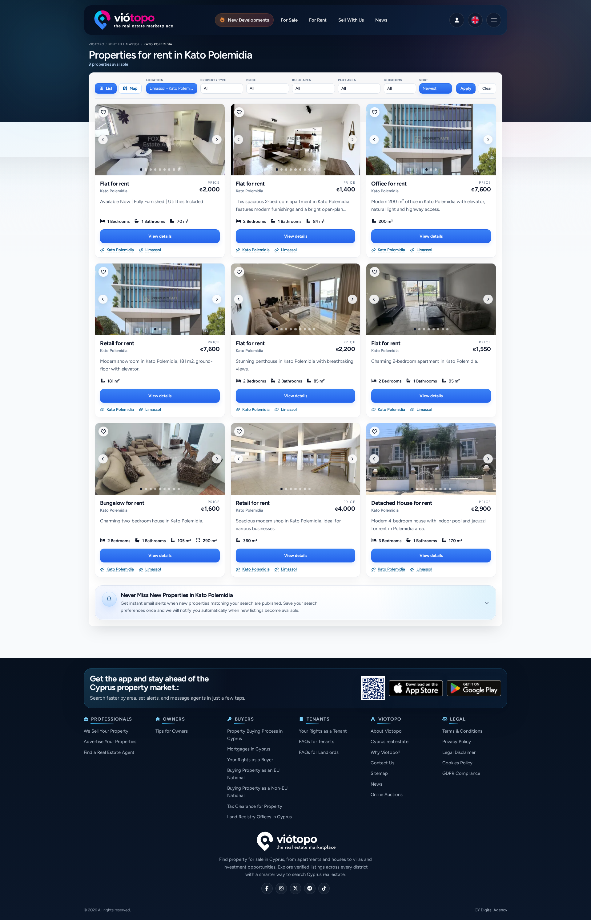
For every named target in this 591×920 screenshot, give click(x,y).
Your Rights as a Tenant (323, 731)
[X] (295, 888)
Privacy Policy (456, 741)
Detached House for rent (401, 503)
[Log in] (456, 20)
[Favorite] (103, 112)
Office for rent (388, 183)
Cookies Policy (457, 763)
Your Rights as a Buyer (250, 760)
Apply (465, 88)
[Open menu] (493, 20)
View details (159, 236)
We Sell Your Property (106, 731)
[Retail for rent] (160, 299)
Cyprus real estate (389, 741)
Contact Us (382, 763)
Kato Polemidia (113, 191)
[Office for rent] (431, 139)
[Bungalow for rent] (160, 459)
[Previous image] (102, 139)
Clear (487, 88)
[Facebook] (267, 888)
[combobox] (171, 88)
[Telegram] (310, 888)
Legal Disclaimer (459, 752)
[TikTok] (324, 888)
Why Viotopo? (385, 752)
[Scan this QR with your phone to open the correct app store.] (373, 688)
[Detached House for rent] (431, 459)
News (376, 784)
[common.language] (475, 20)
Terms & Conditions (462, 731)
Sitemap (379, 773)
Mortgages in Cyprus (248, 749)
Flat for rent (114, 183)
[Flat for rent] (160, 139)
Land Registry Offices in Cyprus (259, 817)
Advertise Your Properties (110, 741)
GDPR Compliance (461, 773)
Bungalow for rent (122, 503)
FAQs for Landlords (319, 752)
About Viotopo (386, 731)
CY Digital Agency (491, 910)
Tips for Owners (171, 731)
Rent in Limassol (124, 44)
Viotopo (96, 44)
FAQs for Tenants (316, 741)
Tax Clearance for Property (254, 806)
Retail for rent (117, 343)
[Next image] (216, 139)
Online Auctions (387, 794)
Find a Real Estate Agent (109, 752)
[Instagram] (281, 888)
